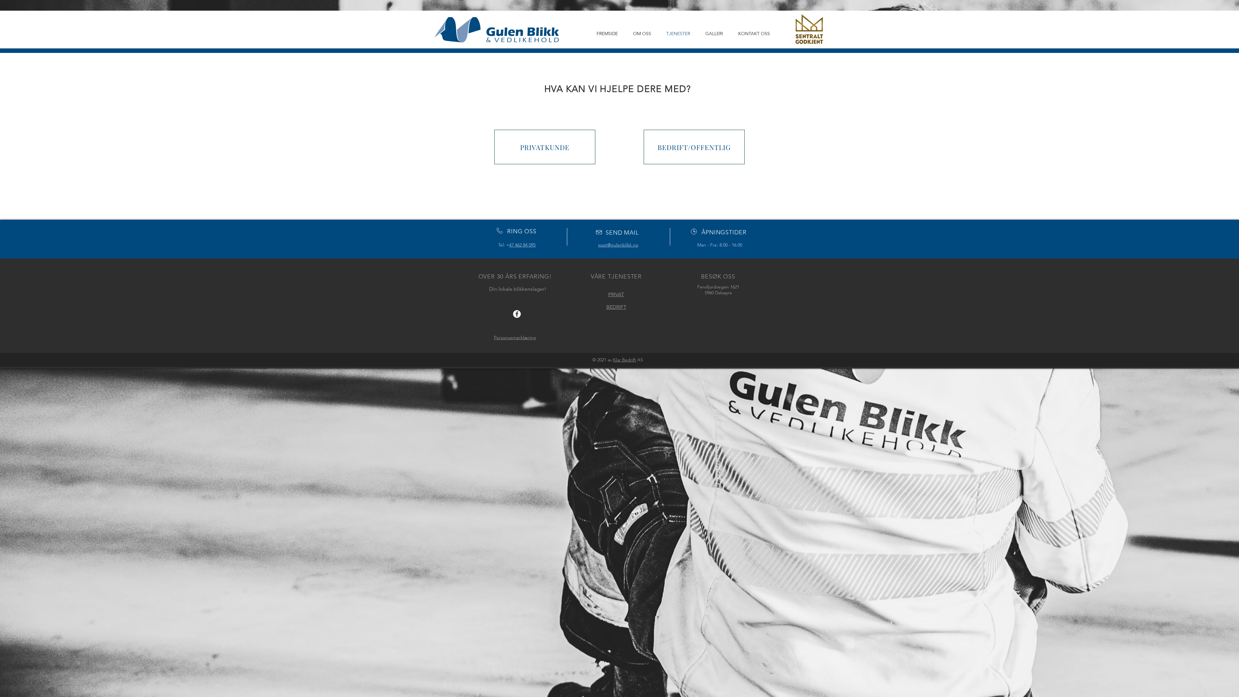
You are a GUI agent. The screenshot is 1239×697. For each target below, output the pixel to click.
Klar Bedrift (624, 360)
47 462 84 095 (522, 245)
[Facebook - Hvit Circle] (517, 314)
